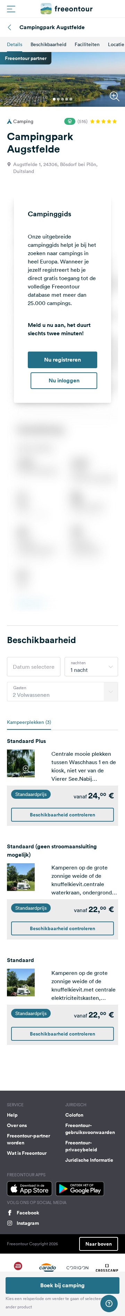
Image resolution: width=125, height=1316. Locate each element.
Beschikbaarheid (48, 44)
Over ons (17, 1125)
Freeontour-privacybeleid (81, 1146)
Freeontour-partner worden (28, 1139)
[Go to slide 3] (62, 99)
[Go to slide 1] (54, 99)
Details (14, 44)
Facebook (28, 1212)
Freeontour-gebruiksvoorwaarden (90, 1129)
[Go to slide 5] (70, 99)
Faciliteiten (87, 44)
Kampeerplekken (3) (29, 722)
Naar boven (98, 1243)
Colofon (74, 1114)
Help (12, 1114)
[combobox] (91, 666)
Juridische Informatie (89, 1160)
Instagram (28, 1223)
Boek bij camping (62, 1285)
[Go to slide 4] (66, 99)
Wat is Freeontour (27, 1153)
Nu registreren (62, 359)
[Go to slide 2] (58, 99)
